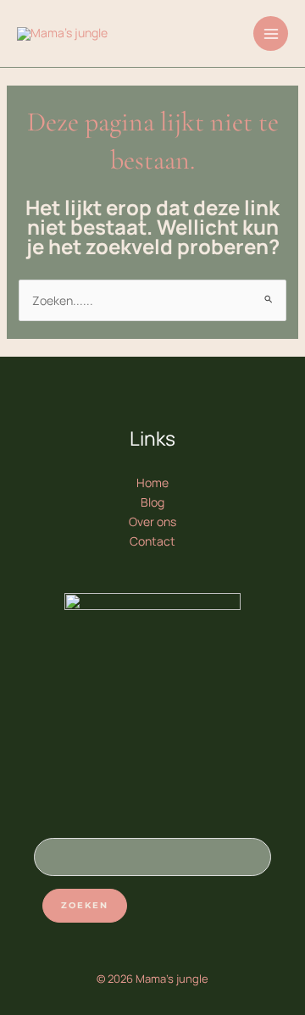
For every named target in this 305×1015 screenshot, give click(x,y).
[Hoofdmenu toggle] (270, 33)
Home (152, 482)
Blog (152, 502)
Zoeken (84, 905)
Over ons (152, 521)
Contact (152, 541)
